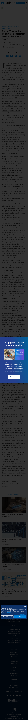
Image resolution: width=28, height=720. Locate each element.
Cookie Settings (22, 614)
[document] (14, 360)
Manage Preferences (7, 616)
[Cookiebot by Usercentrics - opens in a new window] (20, 606)
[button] (26, 339)
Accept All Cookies (20, 616)
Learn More (9, 612)
